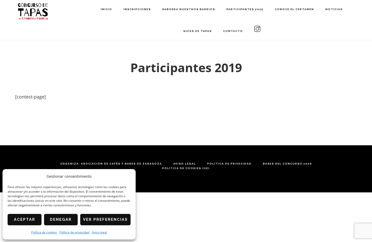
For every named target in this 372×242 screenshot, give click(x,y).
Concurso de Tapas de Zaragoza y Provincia (33, 11)
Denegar (61, 219)
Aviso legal (99, 232)
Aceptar (24, 219)
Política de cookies (44, 232)
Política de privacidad (74, 232)
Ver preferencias (105, 219)
